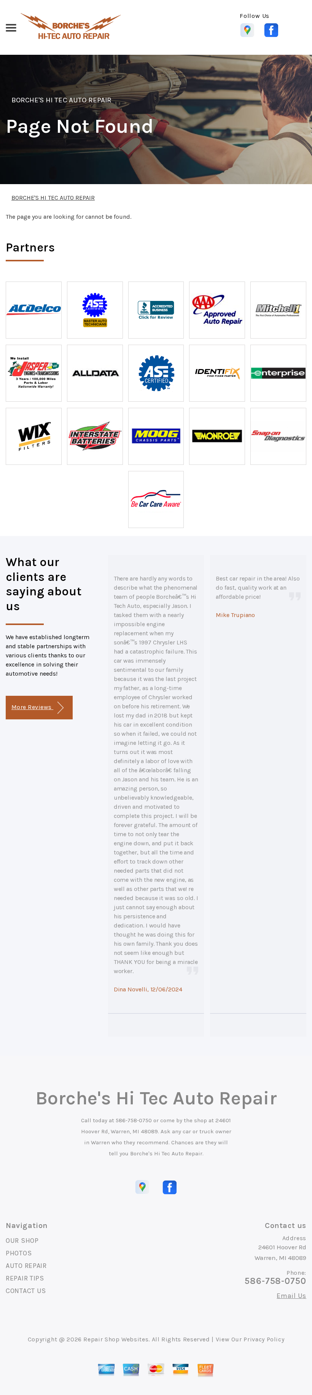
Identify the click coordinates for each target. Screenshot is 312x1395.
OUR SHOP (22, 1240)
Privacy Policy (264, 1339)
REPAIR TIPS (25, 1278)
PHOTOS (19, 1253)
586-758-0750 (134, 1120)
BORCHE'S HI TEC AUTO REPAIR (61, 100)
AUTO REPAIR (26, 1265)
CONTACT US (26, 1291)
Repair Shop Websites (115, 1339)
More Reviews (32, 707)
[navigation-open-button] (11, 27)
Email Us (291, 1295)
